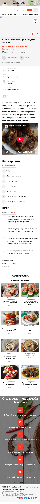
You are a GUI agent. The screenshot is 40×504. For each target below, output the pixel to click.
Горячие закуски (29, 325)
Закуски (9, 297)
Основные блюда (8, 49)
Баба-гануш (30, 355)
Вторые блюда (21, 46)
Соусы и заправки (30, 353)
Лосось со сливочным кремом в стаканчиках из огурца (30, 302)
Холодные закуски (10, 299)
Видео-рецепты (7, 46)
